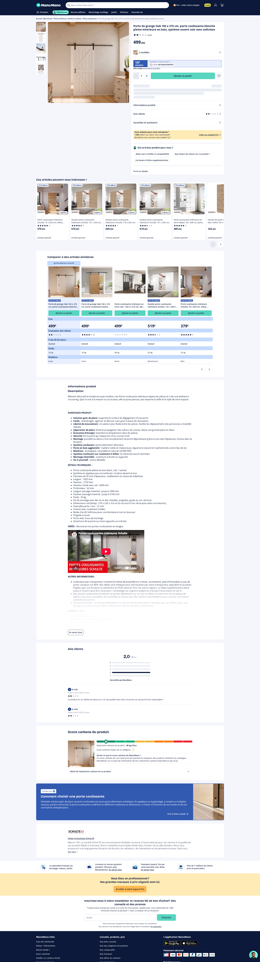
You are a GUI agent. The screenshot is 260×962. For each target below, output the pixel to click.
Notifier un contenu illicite (48, 958)
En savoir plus (156, 926)
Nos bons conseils (108, 941)
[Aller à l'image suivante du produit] (123, 63)
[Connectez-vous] (216, 5)
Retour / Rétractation (45, 945)
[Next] (209, 369)
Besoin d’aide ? (43, 950)
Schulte (145, 171)
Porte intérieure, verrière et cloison (67, 18)
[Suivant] (220, 244)
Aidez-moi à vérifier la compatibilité (152, 154)
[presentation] (188, 771)
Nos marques (106, 954)
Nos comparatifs (107, 950)
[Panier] (222, 5)
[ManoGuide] (253, 955)
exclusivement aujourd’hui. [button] (146, 68)
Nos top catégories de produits (114, 945)
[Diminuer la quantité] (136, 76)
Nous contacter (43, 954)
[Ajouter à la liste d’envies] (219, 76)
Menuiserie (47, 18)
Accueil (39, 18)
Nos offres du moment (110, 958)
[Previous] (202, 369)
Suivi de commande (45, 941)
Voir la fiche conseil (176, 814)
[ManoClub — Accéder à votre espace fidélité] (207, 5)
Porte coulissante (90, 18)
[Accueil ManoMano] (49, 5)
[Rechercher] (69, 5)
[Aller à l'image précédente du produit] (53, 63)
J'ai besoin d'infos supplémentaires (152, 160)
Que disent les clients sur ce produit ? (192, 154)
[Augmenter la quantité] (147, 76)
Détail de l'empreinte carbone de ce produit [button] (90, 771)
